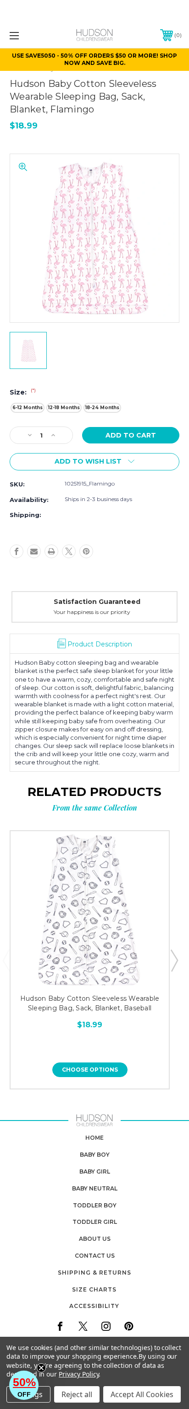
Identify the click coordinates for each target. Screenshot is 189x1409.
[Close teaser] (41, 1367)
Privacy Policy (79, 1374)
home (94, 1137)
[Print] (51, 551)
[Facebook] (16, 551)
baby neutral (94, 1188)
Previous (6, 960)
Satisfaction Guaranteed (46, 602)
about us (95, 1238)
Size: (23, 392)
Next (173, 960)
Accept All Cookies (142, 1394)
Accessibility (94, 1305)
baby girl (94, 1171)
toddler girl (94, 1221)
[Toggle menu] (27, 35)
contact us (95, 1255)
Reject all (76, 1394)
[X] (69, 551)
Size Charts (94, 1289)
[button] (24, 1385)
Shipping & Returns (94, 1272)
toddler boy (95, 1205)
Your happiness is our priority (41, 611)
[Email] (34, 551)
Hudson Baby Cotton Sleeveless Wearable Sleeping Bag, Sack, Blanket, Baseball (90, 1003)
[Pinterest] (86, 551)
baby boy (95, 1154)
